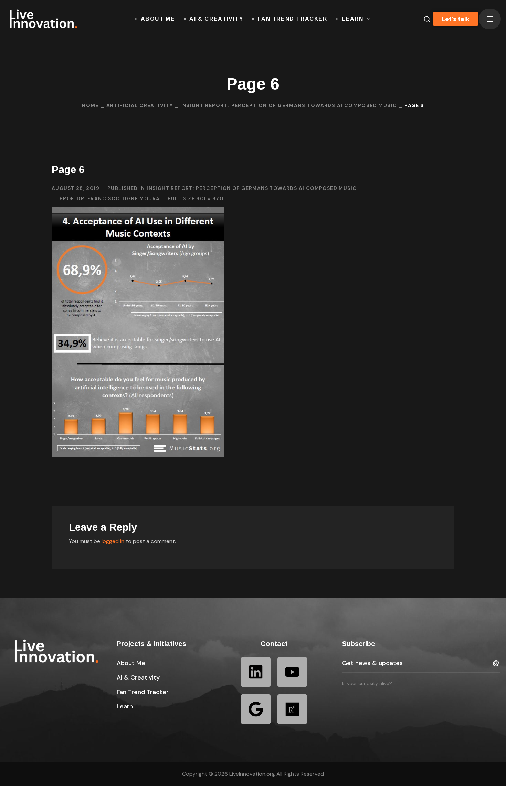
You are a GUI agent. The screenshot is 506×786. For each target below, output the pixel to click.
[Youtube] (292, 672)
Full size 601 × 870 (195, 198)
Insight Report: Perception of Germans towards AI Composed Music (288, 105)
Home (90, 105)
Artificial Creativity (139, 105)
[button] (131, 663)
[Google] (256, 709)
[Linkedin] (256, 672)
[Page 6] (138, 212)
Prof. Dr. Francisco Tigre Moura (110, 198)
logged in (113, 541)
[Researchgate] (292, 709)
